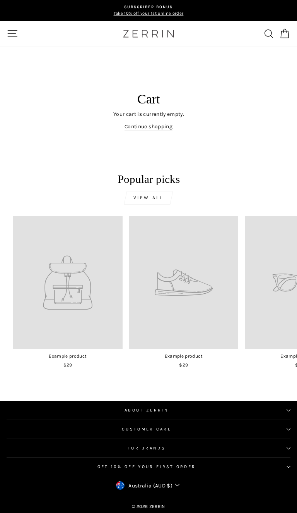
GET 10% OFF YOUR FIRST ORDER (146, 466)
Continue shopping (148, 126)
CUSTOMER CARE (146, 429)
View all (148, 197)
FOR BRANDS (147, 448)
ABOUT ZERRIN (147, 410)
